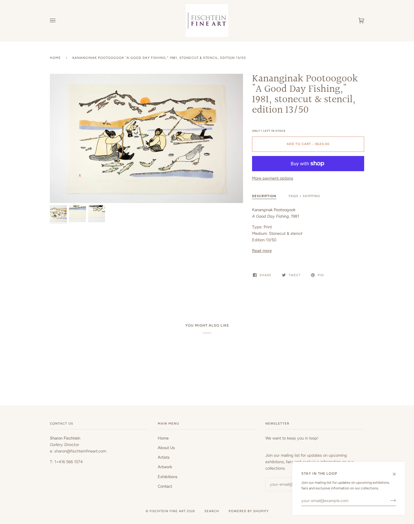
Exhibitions (167, 476)
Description (264, 196)
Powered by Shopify (249, 511)
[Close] (396, 471)
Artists (164, 457)
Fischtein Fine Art (168, 511)
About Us (166, 447)
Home (55, 58)
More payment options (272, 178)
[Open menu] (58, 20)
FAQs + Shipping (304, 196)
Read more (262, 250)
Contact (165, 486)
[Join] (388, 500)
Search (211, 511)
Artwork (165, 466)
